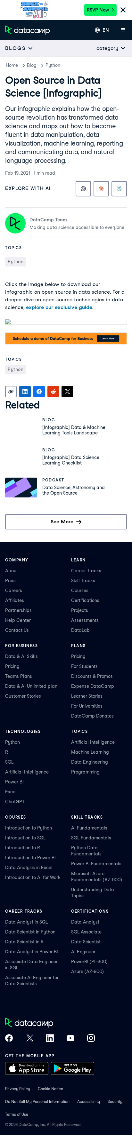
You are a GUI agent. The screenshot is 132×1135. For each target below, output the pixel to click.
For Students (84, 666)
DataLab (80, 630)
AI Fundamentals (89, 827)
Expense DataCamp (92, 686)
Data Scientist (86, 941)
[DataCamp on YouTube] (70, 1038)
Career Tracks (86, 570)
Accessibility (88, 1101)
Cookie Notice (50, 1088)
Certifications (85, 600)
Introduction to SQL (25, 837)
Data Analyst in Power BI (31, 951)
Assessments (85, 620)
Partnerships (18, 610)
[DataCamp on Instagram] (91, 1038)
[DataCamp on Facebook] (9, 1038)
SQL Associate (86, 931)
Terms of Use (16, 1114)
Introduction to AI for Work (33, 877)
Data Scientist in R (24, 941)
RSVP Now (98, 9)
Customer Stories (23, 696)
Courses (79, 590)
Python (52, 65)
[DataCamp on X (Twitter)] (29, 1038)
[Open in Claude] (101, 188)
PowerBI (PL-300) (89, 961)
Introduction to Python (28, 827)
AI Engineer (83, 951)
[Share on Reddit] (53, 391)
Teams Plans (18, 676)
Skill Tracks (83, 580)
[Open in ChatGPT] (83, 188)
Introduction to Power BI (30, 857)
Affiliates (14, 600)
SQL (9, 762)
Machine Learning (90, 752)
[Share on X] (67, 391)
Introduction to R (22, 847)
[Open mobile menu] (123, 30)
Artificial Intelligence (27, 771)
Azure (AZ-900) (87, 971)
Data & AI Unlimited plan (31, 686)
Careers (13, 590)
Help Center (18, 620)
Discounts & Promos (92, 676)
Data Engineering (89, 762)
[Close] (123, 10)
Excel (11, 791)
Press (11, 580)
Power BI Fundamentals (96, 863)
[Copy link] (11, 391)
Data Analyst (85, 922)
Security (115, 1101)
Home (12, 65)
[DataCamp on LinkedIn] (50, 1038)
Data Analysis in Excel (29, 867)
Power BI (14, 781)
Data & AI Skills (21, 656)
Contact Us (17, 630)
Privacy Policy (17, 1088)
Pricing (12, 666)
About (11, 570)
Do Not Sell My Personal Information (37, 1101)
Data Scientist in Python (30, 931)
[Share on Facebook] (39, 391)
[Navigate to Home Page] (27, 30)
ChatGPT (15, 801)
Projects (79, 610)
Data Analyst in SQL (26, 922)
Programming (85, 771)
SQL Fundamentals (91, 837)
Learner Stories (87, 696)
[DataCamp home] (50, 1023)
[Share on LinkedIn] (25, 391)
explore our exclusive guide (59, 307)
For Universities (87, 706)
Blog (32, 65)
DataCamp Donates (92, 715)
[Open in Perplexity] (119, 188)
